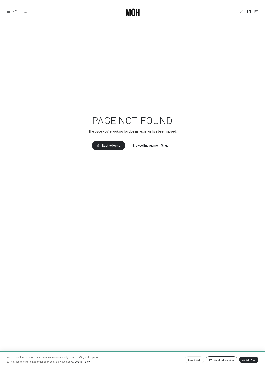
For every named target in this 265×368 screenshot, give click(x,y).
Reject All (194, 360)
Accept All (248, 360)
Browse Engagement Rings (150, 145)
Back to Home (111, 145)
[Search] (25, 11)
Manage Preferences (221, 360)
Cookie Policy (82, 361)
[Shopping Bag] (256, 11)
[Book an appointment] (249, 11)
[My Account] (242, 11)
